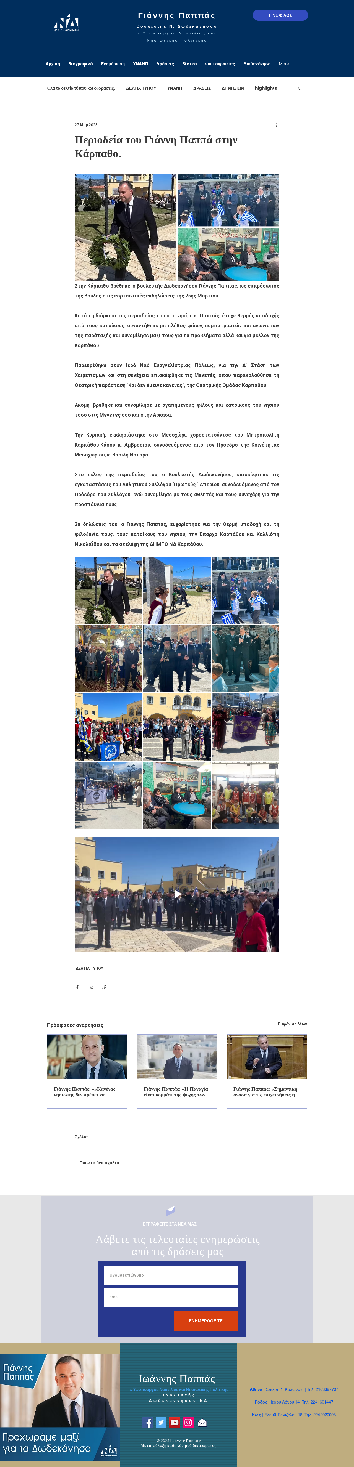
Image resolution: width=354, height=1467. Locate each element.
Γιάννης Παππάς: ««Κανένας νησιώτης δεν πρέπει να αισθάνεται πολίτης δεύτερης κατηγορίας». (85, 1092)
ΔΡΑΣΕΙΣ (202, 88)
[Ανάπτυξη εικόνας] (108, 590)
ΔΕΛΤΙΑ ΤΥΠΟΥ (141, 88)
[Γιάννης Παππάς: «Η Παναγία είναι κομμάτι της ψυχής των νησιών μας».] (177, 1057)
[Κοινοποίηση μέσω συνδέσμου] (104, 987)
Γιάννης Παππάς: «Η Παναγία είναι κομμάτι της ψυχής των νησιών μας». (176, 1092)
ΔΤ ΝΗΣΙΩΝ (233, 88)
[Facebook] (147, 1422)
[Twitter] (161, 1422)
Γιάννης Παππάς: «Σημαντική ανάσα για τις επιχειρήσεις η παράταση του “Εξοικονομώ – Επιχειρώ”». (265, 1092)
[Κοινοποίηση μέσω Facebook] (77, 987)
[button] (300, 88)
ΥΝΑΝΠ (174, 88)
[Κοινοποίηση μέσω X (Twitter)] (90, 987)
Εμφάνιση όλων (292, 1024)
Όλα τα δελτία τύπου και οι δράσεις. (81, 88)
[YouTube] (174, 1422)
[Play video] (177, 894)
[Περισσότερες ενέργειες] (276, 124)
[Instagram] (188, 1422)
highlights (266, 88)
